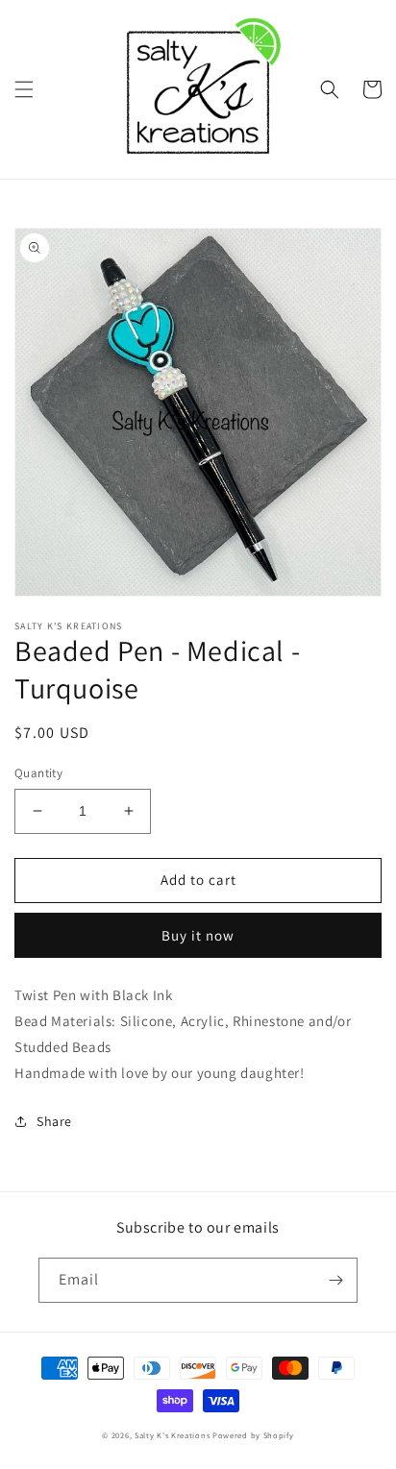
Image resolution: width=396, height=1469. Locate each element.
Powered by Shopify (253, 1435)
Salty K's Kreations (172, 1435)
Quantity (38, 773)
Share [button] (54, 1121)
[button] (24, 89)
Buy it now (198, 935)
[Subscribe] (335, 1280)
